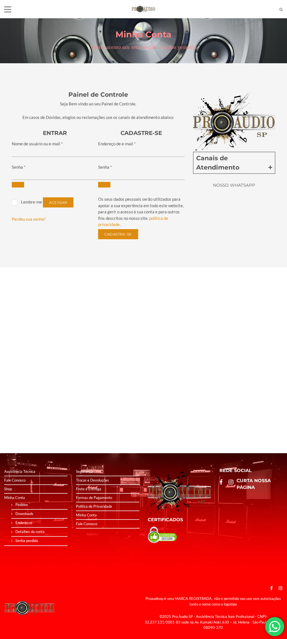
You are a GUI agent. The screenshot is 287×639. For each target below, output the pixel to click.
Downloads (24, 513)
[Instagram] (279, 588)
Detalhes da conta (30, 531)
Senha (19, 167)
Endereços (23, 522)
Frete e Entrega (88, 489)
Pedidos (21, 504)
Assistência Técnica (19, 471)
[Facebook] (271, 588)
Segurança (84, 471)
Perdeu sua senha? (29, 219)
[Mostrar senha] (18, 185)
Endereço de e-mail (117, 143)
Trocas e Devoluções (92, 480)
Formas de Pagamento (94, 497)
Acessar (58, 202)
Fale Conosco (15, 480)
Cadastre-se (118, 234)
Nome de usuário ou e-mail (37, 143)
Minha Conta (14, 497)
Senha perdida (26, 540)
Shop (8, 489)
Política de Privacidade (94, 506)
